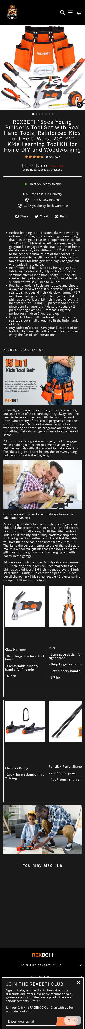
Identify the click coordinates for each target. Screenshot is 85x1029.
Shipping (28, 169)
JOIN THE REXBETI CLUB (41, 965)
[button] (34, 157)
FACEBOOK (38, 1007)
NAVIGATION (41, 977)
